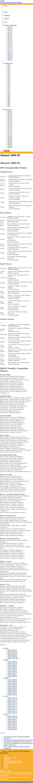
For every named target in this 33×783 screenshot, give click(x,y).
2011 (8, 89)
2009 (8, 93)
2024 (8, 68)
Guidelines (7, 15)
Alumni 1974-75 (12, 704)
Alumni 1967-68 (12, 717)
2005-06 (9, 144)
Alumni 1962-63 (12, 726)
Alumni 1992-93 (12, 671)
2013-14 (9, 131)
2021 (8, 73)
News (5, 22)
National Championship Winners (13, 762)
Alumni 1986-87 (12, 683)
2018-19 (9, 38)
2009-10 (9, 137)
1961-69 (6, 714)
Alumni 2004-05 (12, 650)
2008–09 (9, 55)
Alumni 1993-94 (12, 670)
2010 (8, 91)
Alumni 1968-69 (12, 716)
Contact (2, 1)
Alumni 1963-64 (12, 724)
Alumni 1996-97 (12, 665)
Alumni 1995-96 (12, 666)
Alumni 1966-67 (12, 719)
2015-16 (9, 43)
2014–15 (9, 45)
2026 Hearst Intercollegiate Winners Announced (17, 741)
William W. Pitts (12, 268)
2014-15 (9, 129)
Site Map (2, 771)
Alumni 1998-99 (12, 661)
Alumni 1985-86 (12, 684)
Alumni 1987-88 (12, 681)
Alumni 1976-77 (12, 701)
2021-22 (9, 33)
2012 (8, 88)
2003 (8, 103)
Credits (8, 771)
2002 (8, 104)
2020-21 (9, 35)
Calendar (6, 18)
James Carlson (13, 175)
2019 (8, 76)
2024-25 (9, 28)
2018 (8, 78)
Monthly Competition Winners (12, 761)
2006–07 (9, 58)
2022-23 (9, 32)
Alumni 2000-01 (12, 656)
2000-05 (6, 648)
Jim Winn (10, 216)
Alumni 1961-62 (12, 727)
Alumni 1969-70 (12, 713)
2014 (8, 84)
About (5, 12)
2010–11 (9, 51)
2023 (8, 70)
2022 (8, 71)
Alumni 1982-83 (12, 689)
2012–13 (9, 48)
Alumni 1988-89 (12, 679)
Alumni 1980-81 (12, 693)
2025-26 (9, 27)
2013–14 (9, 46)
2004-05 (9, 146)
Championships (8, 63)
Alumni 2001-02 (12, 655)
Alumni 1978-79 (12, 698)
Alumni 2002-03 (12, 653)
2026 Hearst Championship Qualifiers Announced (18, 740)
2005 (8, 99)
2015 (8, 83)
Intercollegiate (8, 109)
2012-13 (9, 132)
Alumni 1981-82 (12, 691)
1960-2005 (7, 151)
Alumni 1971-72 (12, 709)
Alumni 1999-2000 (12, 658)
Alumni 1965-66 (12, 721)
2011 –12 (10, 50)
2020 (8, 75)
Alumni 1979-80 (12, 694)
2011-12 (9, 134)
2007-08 (9, 141)
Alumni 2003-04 (12, 651)
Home (5, 5)
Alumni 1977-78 (12, 699)
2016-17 (9, 126)
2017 (8, 79)
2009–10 (9, 53)
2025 (8, 66)
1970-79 (6, 696)
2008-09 (9, 139)
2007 (8, 96)
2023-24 (9, 30)
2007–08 (9, 56)
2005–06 (9, 60)
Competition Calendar (10, 757)
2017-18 (9, 40)
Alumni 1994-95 (12, 668)
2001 (8, 106)
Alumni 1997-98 (12, 663)
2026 (8, 65)
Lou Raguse (11, 324)
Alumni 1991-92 (12, 673)
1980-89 (6, 678)
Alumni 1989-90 (12, 676)
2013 (8, 86)
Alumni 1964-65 (12, 722)
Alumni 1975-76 (12, 703)
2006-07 (9, 142)
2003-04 (9, 147)
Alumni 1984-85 (12, 686)
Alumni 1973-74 (12, 706)
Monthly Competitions (10, 25)
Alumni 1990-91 (12, 675)
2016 (8, 81)
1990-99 (6, 660)
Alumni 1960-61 (12, 729)
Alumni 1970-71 (12, 711)
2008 (8, 94)
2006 (8, 98)
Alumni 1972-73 (12, 708)
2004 (8, 101)
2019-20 (9, 37)
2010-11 (9, 136)
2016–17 (9, 41)
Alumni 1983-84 (12, 688)
